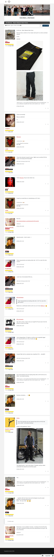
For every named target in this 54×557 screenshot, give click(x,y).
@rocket (22, 177)
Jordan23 (7, 128)
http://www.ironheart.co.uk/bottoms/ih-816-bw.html (28, 221)
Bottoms (9, 25)
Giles (6, 41)
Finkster (7, 250)
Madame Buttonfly (9, 227)
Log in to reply (45, 25)
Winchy (7, 327)
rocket (6, 149)
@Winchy (43, 305)
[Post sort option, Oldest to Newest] (41, 26)
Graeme (7, 188)
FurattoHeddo (8, 268)
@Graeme (19, 136)
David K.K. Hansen (9, 429)
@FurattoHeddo (20, 319)
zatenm (7, 168)
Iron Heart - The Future (27, 17)
